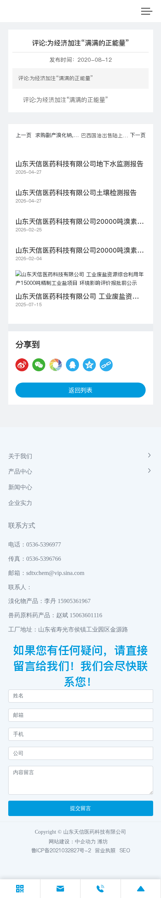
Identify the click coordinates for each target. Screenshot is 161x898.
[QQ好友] (72, 364)
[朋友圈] (55, 364)
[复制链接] (106, 364)
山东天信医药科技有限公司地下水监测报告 (79, 163)
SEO (124, 850)
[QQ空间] (89, 364)
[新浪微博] (21, 364)
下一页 (138, 135)
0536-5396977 (43, 544)
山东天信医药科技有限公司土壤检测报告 (76, 192)
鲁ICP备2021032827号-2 (61, 850)
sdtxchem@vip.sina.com (55, 573)
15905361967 (74, 601)
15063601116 (86, 615)
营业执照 (105, 850)
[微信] (38, 364)
